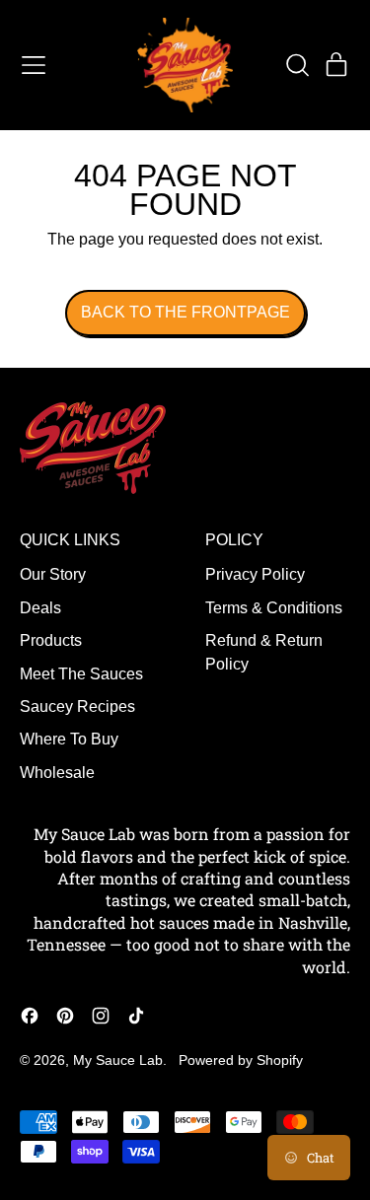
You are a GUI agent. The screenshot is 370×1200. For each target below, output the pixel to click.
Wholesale (57, 772)
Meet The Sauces (81, 674)
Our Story (53, 574)
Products (51, 640)
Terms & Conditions (273, 608)
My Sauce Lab (118, 1060)
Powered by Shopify (241, 1060)
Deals (40, 608)
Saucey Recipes (77, 706)
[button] (297, 65)
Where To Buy (69, 739)
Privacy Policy (255, 574)
